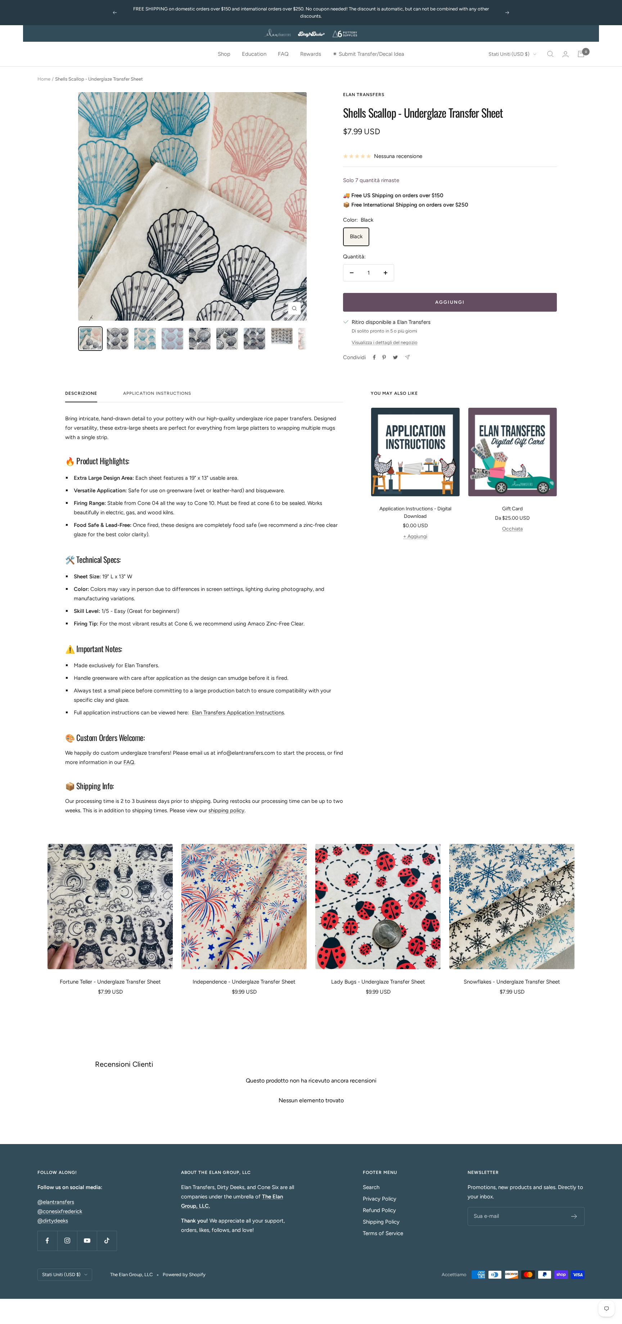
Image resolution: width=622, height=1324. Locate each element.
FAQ (283, 54)
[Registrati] (574, 1216)
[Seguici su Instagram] (67, 1241)
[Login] (565, 54)
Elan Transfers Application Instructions (238, 712)
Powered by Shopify (184, 1274)
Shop (224, 54)
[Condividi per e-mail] (407, 357)
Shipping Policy (381, 1222)
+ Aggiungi (415, 536)
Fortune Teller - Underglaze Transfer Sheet (110, 982)
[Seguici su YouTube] (87, 1241)
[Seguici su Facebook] (47, 1241)
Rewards (310, 54)
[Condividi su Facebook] (374, 357)
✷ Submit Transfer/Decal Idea (368, 54)
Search (371, 1187)
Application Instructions (157, 393)
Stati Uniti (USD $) (508, 54)
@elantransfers (55, 1202)
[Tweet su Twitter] (395, 357)
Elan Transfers (363, 94)
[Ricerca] (550, 54)
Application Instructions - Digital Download (415, 512)
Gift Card (512, 509)
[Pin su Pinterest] (384, 357)
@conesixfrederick (59, 1211)
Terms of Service (383, 1233)
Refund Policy (379, 1210)
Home (43, 79)
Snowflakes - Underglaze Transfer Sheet (512, 982)
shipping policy (226, 810)
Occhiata (512, 529)
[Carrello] (581, 54)
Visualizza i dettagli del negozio (385, 342)
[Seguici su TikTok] (107, 1241)
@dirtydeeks (52, 1220)
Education (254, 54)
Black (356, 236)
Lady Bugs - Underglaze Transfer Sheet (378, 982)
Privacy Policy (379, 1199)
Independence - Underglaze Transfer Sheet (244, 982)
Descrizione (81, 393)
